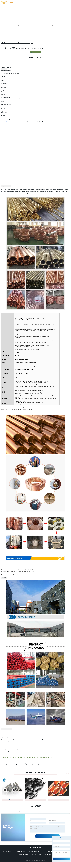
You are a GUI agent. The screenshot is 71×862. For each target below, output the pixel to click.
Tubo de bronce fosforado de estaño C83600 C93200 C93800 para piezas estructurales (19, 756)
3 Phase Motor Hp (48, 851)
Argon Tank (49, 854)
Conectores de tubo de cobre (26, 764)
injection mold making (21, 851)
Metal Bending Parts (24, 854)
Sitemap (43, 860)
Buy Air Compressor (37, 854)
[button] (65, 2)
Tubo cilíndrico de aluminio (37, 764)
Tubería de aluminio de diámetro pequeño (52, 763)
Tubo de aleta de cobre (5, 764)
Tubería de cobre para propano (17, 763)
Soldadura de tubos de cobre (38, 763)
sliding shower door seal (34, 851)
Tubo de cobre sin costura (6, 763)
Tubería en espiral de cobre (15, 764)
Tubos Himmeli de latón (65, 763)
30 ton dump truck (8, 851)
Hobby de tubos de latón (28, 763)
